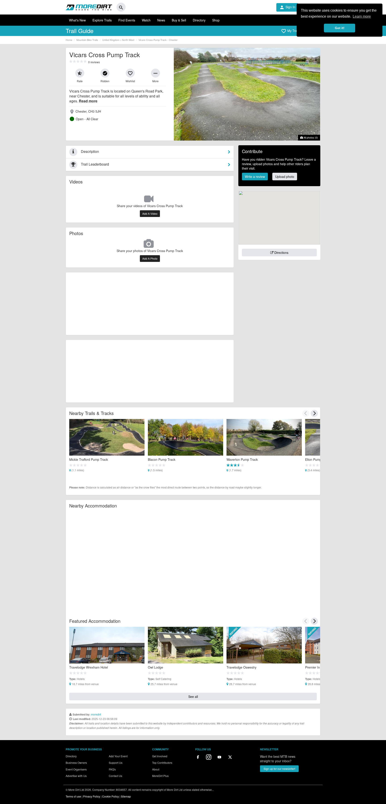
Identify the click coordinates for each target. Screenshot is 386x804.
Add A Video (149, 213)
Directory (199, 20)
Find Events (126, 20)
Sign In (287, 7)
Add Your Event (118, 756)
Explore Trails (102, 20)
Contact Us (115, 776)
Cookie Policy (110, 796)
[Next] (314, 413)
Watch (146, 20)
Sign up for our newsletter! (279, 768)
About (155, 769)
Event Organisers (76, 769)
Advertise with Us (76, 776)
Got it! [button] (339, 28)
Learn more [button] (362, 16)
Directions (280, 252)
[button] (290, 31)
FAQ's (112, 769)
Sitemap (126, 796)
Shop (216, 20)
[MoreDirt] (89, 7)
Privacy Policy (91, 796)
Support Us (115, 762)
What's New (77, 20)
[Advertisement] (150, 303)
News (161, 20)
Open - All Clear (87, 119)
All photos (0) (310, 137)
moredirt (96, 714)
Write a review (255, 176)
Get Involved (159, 756)
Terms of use (73, 796)
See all (193, 696)
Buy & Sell (179, 20)
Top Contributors (162, 762)
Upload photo (284, 176)
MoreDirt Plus (160, 776)
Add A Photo (149, 258)
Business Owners (76, 762)
